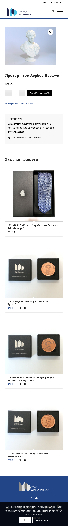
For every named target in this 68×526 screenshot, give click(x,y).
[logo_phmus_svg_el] (28, 11)
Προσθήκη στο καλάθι (40, 93)
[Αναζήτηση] (51, 11)
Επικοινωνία (55, 2)
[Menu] (58, 11)
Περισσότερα (41, 520)
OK (25, 520)
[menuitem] (44, 2)
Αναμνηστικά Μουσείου (24, 103)
